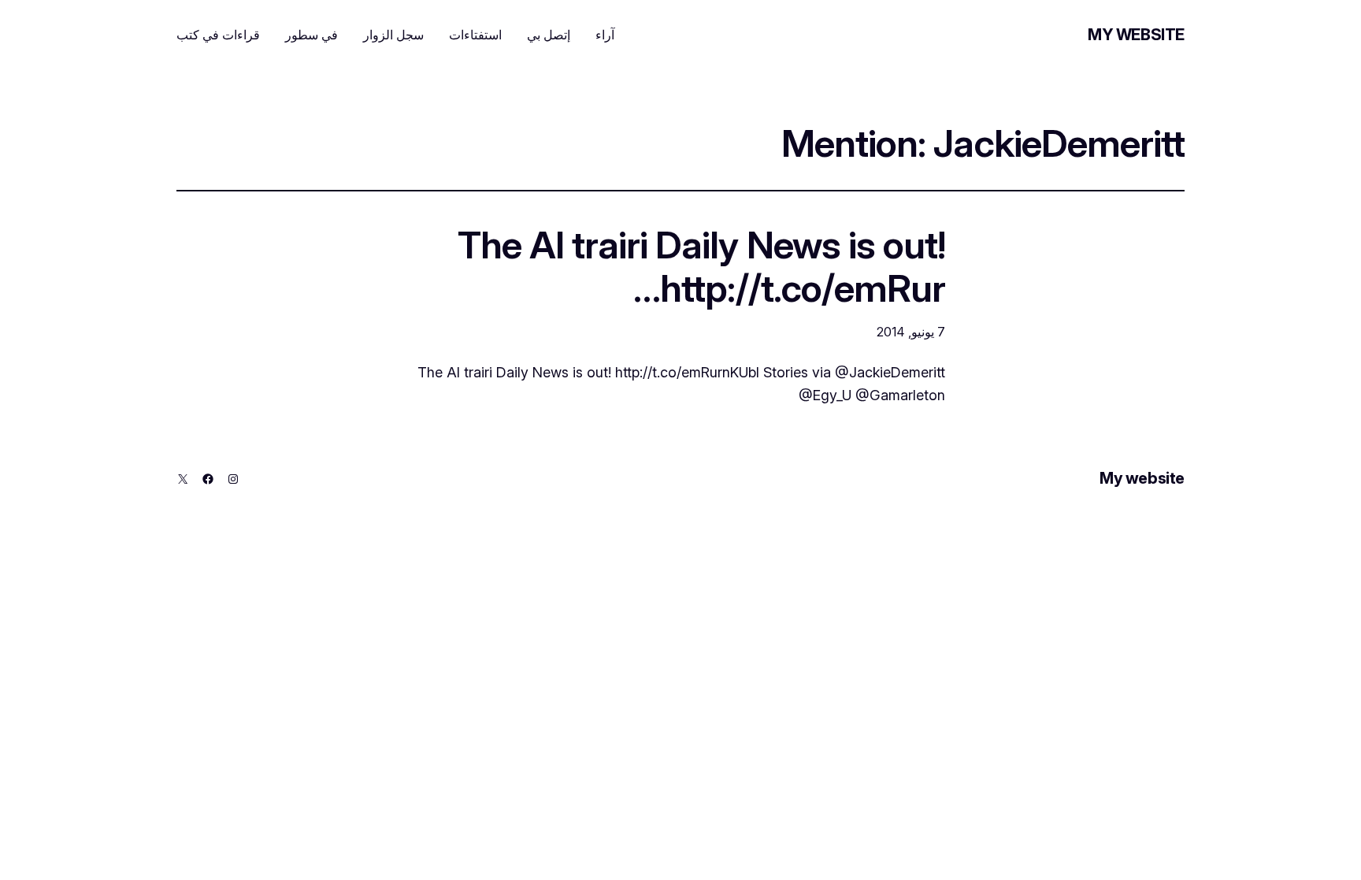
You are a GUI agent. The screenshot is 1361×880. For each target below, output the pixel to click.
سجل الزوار (393, 35)
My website (1136, 34)
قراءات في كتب (218, 35)
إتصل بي (548, 35)
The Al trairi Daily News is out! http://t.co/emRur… (701, 266)
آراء (604, 35)
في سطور (311, 35)
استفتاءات (475, 35)
